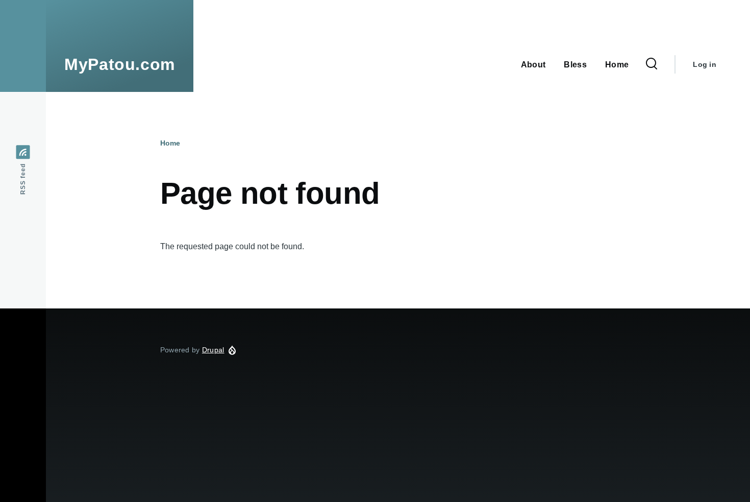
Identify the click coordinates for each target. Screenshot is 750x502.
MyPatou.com (119, 64)
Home (170, 143)
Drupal (213, 350)
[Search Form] (651, 64)
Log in (704, 64)
